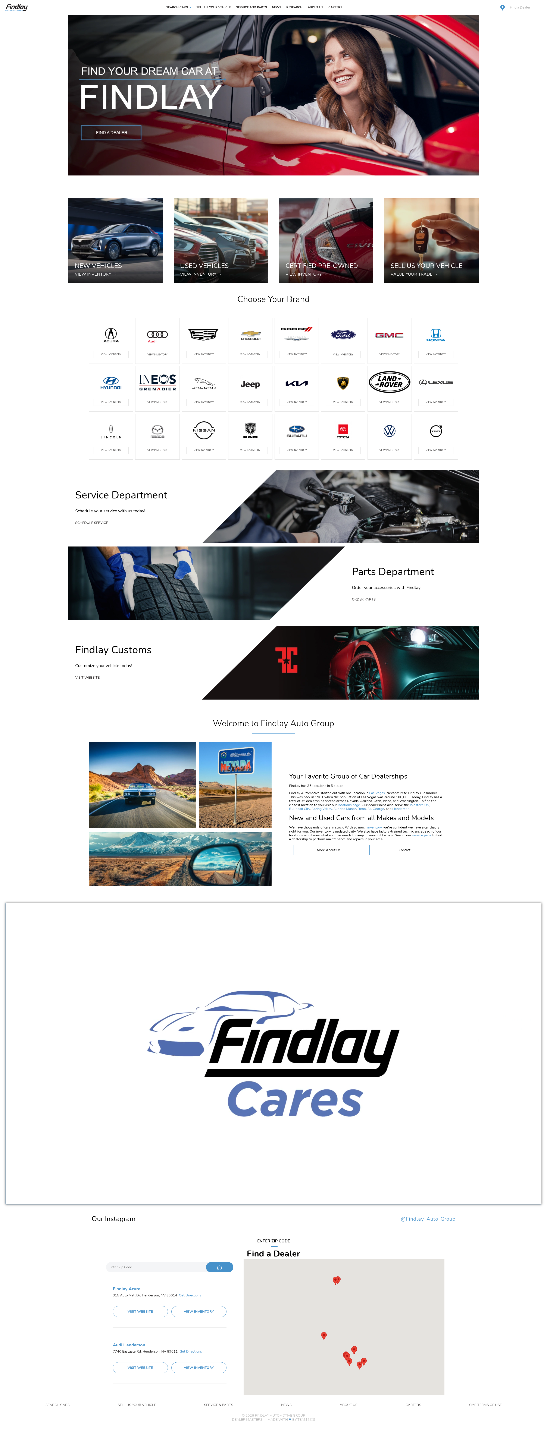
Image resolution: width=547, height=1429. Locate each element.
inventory (374, 827)
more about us (329, 850)
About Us (315, 7)
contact (404, 850)
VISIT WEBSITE (140, 1311)
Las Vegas (377, 793)
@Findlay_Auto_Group (428, 1219)
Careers (335, 7)
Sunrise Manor (345, 809)
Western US (419, 805)
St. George (376, 809)
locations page (349, 805)
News (276, 7)
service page (421, 835)
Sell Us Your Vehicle (213, 7)
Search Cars (177, 7)
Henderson (400, 809)
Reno (362, 809)
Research (294, 7)
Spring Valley (322, 809)
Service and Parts (251, 7)
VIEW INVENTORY (111, 354)
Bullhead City (299, 809)
